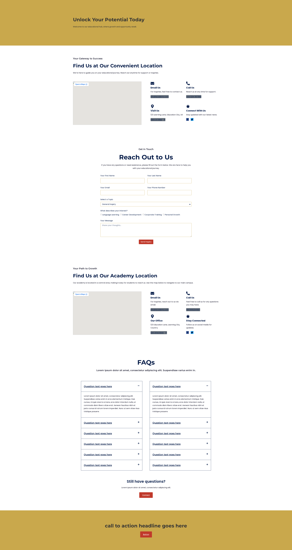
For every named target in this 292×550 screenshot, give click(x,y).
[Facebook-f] (187, 119)
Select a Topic (106, 199)
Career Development (131, 214)
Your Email (105, 187)
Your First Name (107, 175)
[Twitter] (192, 119)
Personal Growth (172, 214)
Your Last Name (154, 175)
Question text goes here (98, 386)
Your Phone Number (156, 187)
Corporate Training (153, 214)
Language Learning (110, 214)
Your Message (106, 220)
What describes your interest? (114, 210)
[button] (111, 386)
